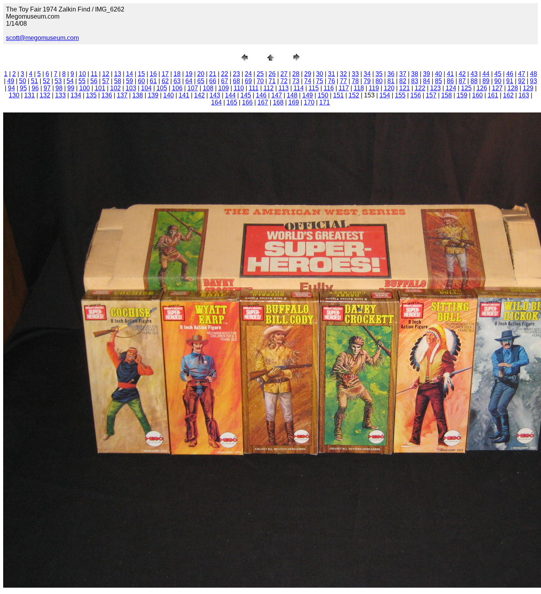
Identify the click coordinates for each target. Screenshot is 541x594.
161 (493, 95)
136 (106, 95)
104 (146, 88)
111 (254, 88)
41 (450, 73)
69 (248, 81)
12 (105, 73)
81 (390, 81)
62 (165, 81)
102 (115, 88)
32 (343, 73)
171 (324, 102)
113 (283, 88)
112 (268, 88)
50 (22, 81)
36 (390, 73)
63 (177, 81)
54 (70, 81)
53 (58, 81)
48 (533, 73)
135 (91, 95)
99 (70, 88)
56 (93, 81)
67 (224, 81)
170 (309, 102)
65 (200, 81)
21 (212, 73)
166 (247, 102)
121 (404, 88)
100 (84, 88)
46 (509, 73)
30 (319, 73)
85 (438, 81)
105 (161, 88)
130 (14, 95)
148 (292, 95)
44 (486, 73)
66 (212, 81)
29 (307, 73)
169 (293, 102)
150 (323, 95)
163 (523, 95)
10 (82, 73)
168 (278, 102)
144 (230, 95)
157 (431, 95)
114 (298, 88)
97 (47, 88)
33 (355, 73)
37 (402, 73)
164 (216, 102)
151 (338, 95)
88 (474, 81)
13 (117, 73)
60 (141, 81)
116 (329, 88)
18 (177, 73)
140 (168, 95)
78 (355, 81)
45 (497, 73)
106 (177, 88)
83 (414, 81)
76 (331, 81)
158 (446, 95)
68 (236, 81)
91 (509, 81)
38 (414, 73)
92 (521, 81)
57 (105, 81)
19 (188, 73)
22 (224, 73)
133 (60, 95)
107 (192, 88)
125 (466, 88)
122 (420, 88)
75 (319, 81)
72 (284, 81)
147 (276, 95)
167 (262, 102)
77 (343, 81)
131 (29, 95)
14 (129, 73)
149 (307, 95)
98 (59, 88)
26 (272, 73)
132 (45, 95)
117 (344, 88)
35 (379, 73)
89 (486, 81)
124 (451, 88)
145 (245, 95)
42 (462, 73)
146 (261, 95)
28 (295, 73)
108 (208, 88)
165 (232, 102)
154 (384, 95)
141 (184, 95)
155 (400, 95)
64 (188, 81)
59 (129, 81)
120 (389, 88)
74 (307, 81)
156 (415, 95)
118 (359, 88)
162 (508, 95)
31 (331, 73)
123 (435, 88)
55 (82, 81)
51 (34, 81)
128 (512, 88)
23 (236, 73)
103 (131, 88)
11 (94, 73)
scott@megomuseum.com (42, 37)
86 (450, 81)
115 (314, 88)
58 (117, 81)
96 (35, 88)
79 (367, 81)
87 (462, 81)
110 (239, 88)
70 (260, 81)
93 (533, 81)
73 (295, 81)
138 (137, 95)
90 (497, 81)
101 (100, 88)
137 (122, 95)
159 (462, 95)
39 (426, 73)
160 (477, 95)
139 (153, 95)
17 (165, 73)
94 (11, 88)
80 (379, 81)
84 (426, 81)
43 (474, 73)
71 (272, 81)
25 (260, 73)
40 (438, 73)
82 (402, 81)
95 (23, 88)
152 (354, 95)
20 (200, 73)
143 (215, 95)
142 (199, 95)
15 (141, 73)
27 (284, 73)
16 (153, 73)
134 (75, 95)
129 (528, 88)
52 (46, 81)
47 (521, 73)
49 (10, 81)
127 (497, 88)
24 (248, 73)
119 (374, 88)
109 (223, 88)
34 (367, 73)
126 (481, 88)
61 (153, 81)
